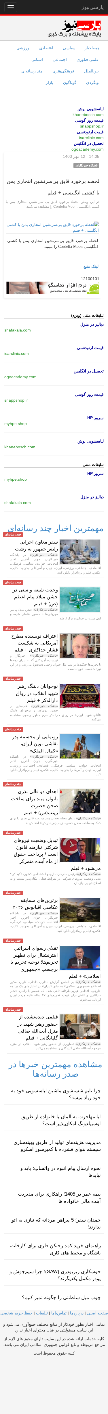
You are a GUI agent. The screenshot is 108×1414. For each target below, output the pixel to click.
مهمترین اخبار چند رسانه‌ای (55, 528)
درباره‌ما (77, 1313)
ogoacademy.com (87, 149)
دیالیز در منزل (92, 324)
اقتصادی (46, 48)
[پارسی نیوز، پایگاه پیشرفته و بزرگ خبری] (74, 28)
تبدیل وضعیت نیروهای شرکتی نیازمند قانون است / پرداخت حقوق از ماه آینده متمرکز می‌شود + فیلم (57, 854)
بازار (49, 82)
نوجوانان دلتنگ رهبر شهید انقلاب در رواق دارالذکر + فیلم (37, 693)
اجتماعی (60, 59)
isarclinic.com (91, 137)
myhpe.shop (15, 423)
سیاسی (69, 48)
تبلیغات (42, 1313)
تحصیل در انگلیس (89, 143)
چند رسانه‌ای (32, 71)
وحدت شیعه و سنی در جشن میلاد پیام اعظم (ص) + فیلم (35, 597)
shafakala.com (17, 330)
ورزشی (22, 48)
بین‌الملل (91, 71)
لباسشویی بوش (90, 108)
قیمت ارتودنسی (90, 132)
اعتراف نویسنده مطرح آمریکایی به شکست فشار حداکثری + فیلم (34, 643)
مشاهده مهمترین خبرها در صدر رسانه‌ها (55, 1068)
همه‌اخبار (92, 48)
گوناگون (69, 82)
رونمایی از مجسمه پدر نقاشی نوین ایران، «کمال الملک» (35, 744)
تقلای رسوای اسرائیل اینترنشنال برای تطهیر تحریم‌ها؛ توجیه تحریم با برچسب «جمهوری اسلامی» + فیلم (55, 962)
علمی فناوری (88, 59)
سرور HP (95, 417)
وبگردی (92, 82)
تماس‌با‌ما (59, 1313)
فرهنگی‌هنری (63, 71)
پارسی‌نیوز (93, 7)
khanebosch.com (88, 114)
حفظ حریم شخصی (16, 1313)
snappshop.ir (92, 126)
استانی (37, 59)
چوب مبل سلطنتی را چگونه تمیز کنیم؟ (61, 1297)
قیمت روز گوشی (89, 120)
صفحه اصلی (97, 1313)
